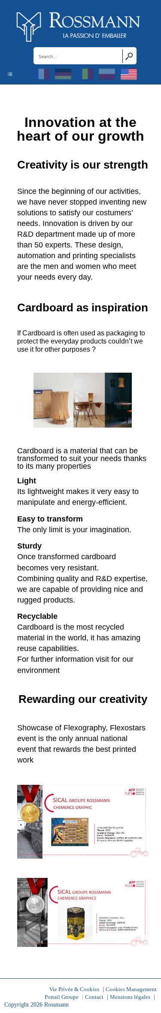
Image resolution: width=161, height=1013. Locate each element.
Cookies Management (131, 989)
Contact (94, 997)
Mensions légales (130, 997)
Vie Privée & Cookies (74, 989)
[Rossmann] (78, 26)
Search (129, 56)
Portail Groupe (62, 997)
